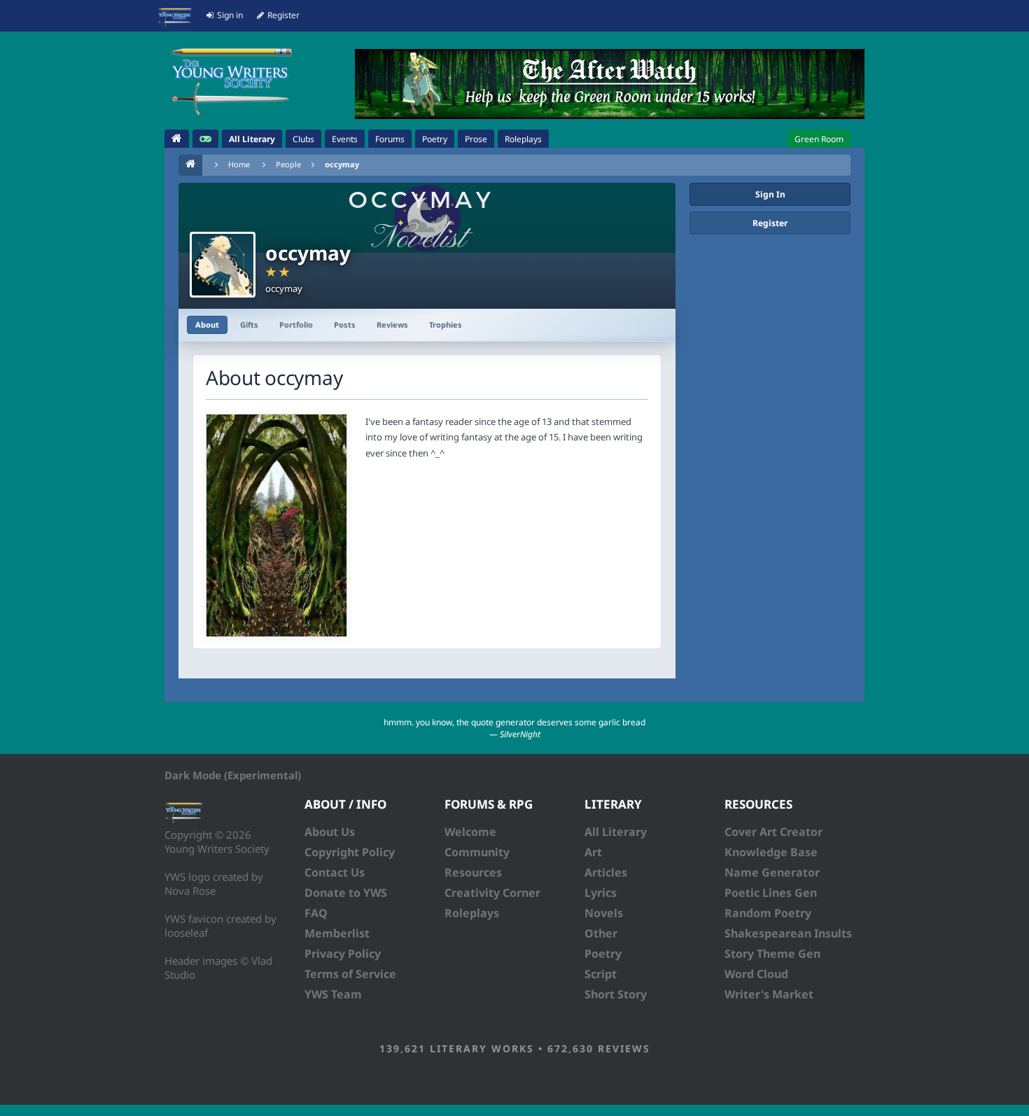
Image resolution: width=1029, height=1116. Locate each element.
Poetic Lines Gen (770, 892)
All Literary (615, 831)
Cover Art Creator (773, 831)
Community (477, 852)
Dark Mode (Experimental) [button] (232, 775)
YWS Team (333, 994)
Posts (345, 324)
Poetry (603, 953)
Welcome (470, 831)
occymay (342, 164)
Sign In (770, 194)
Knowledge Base (771, 852)
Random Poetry (767, 913)
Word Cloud (756, 974)
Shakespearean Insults (788, 933)
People (288, 164)
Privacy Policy (342, 953)
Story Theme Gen (772, 953)
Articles (605, 872)
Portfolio (296, 324)
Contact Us (334, 872)
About (207, 324)
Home (239, 164)
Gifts (249, 324)
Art (593, 852)
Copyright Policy (349, 852)
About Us (329, 831)
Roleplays (471, 913)
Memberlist (337, 933)
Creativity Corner (492, 892)
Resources (473, 872)
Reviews (392, 324)
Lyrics (600, 892)
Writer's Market (768, 994)
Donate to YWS (345, 892)
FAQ (316, 913)
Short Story (615, 994)
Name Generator (772, 872)
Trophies (445, 324)
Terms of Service (350, 974)
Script (600, 974)
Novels (603, 913)
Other (600, 933)
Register (770, 223)
